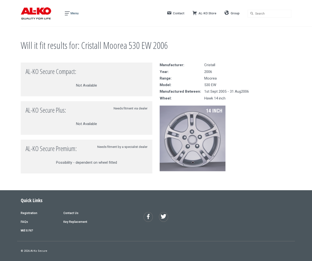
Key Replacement (75, 221)
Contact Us (70, 213)
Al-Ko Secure (38, 250)
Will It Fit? (27, 230)
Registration (29, 213)
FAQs (24, 221)
